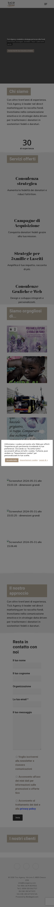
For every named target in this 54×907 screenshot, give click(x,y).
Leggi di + (43, 460)
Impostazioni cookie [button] (29, 460)
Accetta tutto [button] (12, 460)
